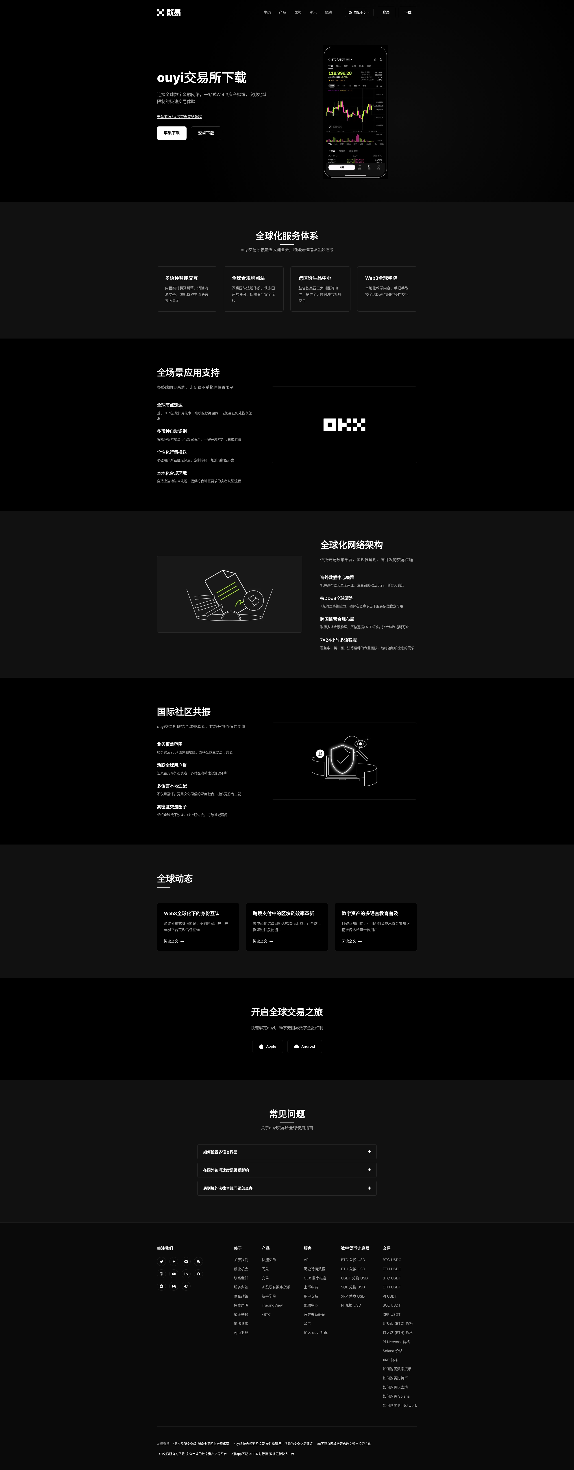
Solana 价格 (392, 1350)
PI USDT (390, 1296)
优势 (297, 12)
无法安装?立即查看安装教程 (179, 117)
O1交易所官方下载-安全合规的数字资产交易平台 (193, 1454)
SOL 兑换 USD (353, 1287)
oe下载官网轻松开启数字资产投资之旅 (344, 1444)
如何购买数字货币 (397, 1369)
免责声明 (241, 1305)
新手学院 (269, 1296)
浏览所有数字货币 (276, 1287)
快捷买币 (269, 1259)
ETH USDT (392, 1287)
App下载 (241, 1332)
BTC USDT (392, 1278)
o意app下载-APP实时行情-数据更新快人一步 (262, 1454)
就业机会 (241, 1269)
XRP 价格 (390, 1360)
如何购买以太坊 (395, 1387)
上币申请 (311, 1287)
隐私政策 (241, 1296)
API (306, 1259)
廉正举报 (241, 1314)
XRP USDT (391, 1314)
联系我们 (241, 1278)
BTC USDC (392, 1259)
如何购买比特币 (395, 1378)
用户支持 (311, 1296)
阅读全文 (171, 941)
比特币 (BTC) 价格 (398, 1323)
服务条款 (241, 1287)
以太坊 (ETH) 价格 (398, 1332)
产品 (282, 12)
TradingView (272, 1305)
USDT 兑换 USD (354, 1278)
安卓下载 (206, 133)
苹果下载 (172, 132)
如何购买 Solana (396, 1396)
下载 (407, 12)
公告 (307, 1323)
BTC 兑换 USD (353, 1259)
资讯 (313, 12)
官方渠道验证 (314, 1314)
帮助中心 (311, 1305)
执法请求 (241, 1323)
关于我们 (241, 1259)
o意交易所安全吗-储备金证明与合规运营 (201, 1444)
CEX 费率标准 (315, 1278)
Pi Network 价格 (396, 1342)
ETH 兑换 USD (353, 1269)
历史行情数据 (314, 1269)
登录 (386, 12)
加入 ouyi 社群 (316, 1332)
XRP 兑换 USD (353, 1296)
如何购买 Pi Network (400, 1405)
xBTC (266, 1314)
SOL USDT (392, 1305)
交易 (265, 1278)
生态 (267, 12)
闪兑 (265, 1269)
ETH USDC (392, 1269)
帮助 (328, 12)
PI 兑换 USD (351, 1305)
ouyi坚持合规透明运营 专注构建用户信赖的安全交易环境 (273, 1444)
